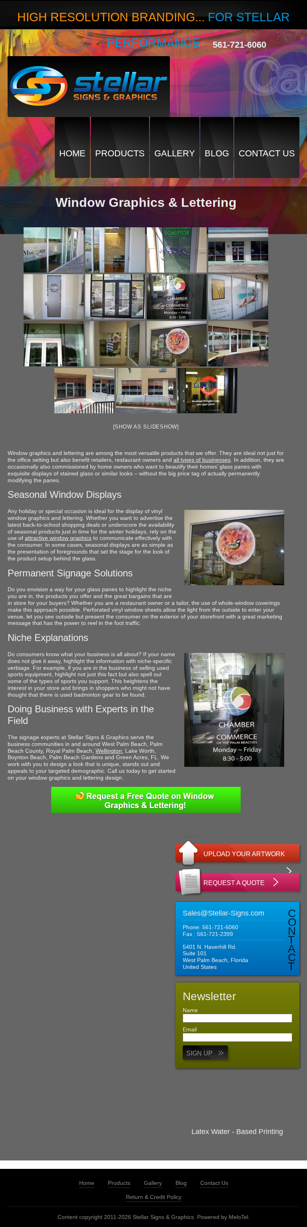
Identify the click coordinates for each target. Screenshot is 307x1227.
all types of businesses (202, 460)
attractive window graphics (58, 538)
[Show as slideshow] (146, 427)
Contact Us (267, 153)
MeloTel (238, 1217)
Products (120, 153)
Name (190, 1010)
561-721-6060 (239, 45)
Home (72, 153)
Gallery (174, 153)
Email (190, 1029)
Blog (217, 153)
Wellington (109, 751)
